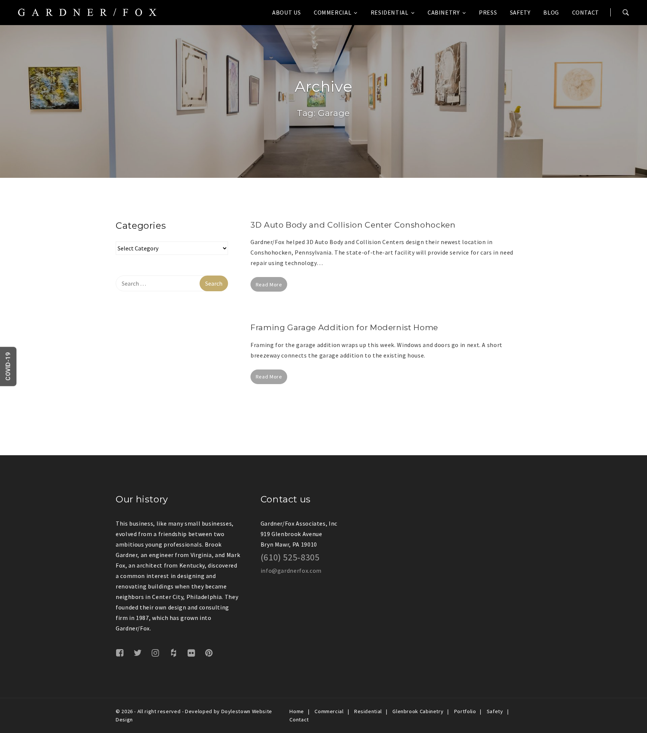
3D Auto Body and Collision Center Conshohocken (352, 224)
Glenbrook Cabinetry (417, 711)
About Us (286, 12)
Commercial (332, 12)
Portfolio (465, 711)
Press (488, 12)
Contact (585, 12)
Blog (551, 12)
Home (296, 711)
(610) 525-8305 (290, 557)
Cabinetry (444, 12)
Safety (520, 12)
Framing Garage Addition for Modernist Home (344, 327)
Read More (269, 284)
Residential (389, 12)
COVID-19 (8, 367)
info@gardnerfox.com (291, 570)
